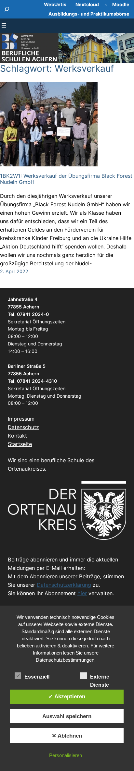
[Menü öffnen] (4, 26)
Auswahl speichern (66, 716)
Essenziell (36, 677)
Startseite (20, 444)
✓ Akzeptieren (66, 696)
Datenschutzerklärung (64, 585)
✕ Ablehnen (67, 736)
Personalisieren (65, 755)
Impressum (21, 419)
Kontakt (17, 435)
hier (82, 593)
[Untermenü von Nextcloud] (106, 4)
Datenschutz (23, 427)
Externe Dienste (99, 677)
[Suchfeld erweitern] (7, 9)
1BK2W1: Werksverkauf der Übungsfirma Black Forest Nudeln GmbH (66, 179)
